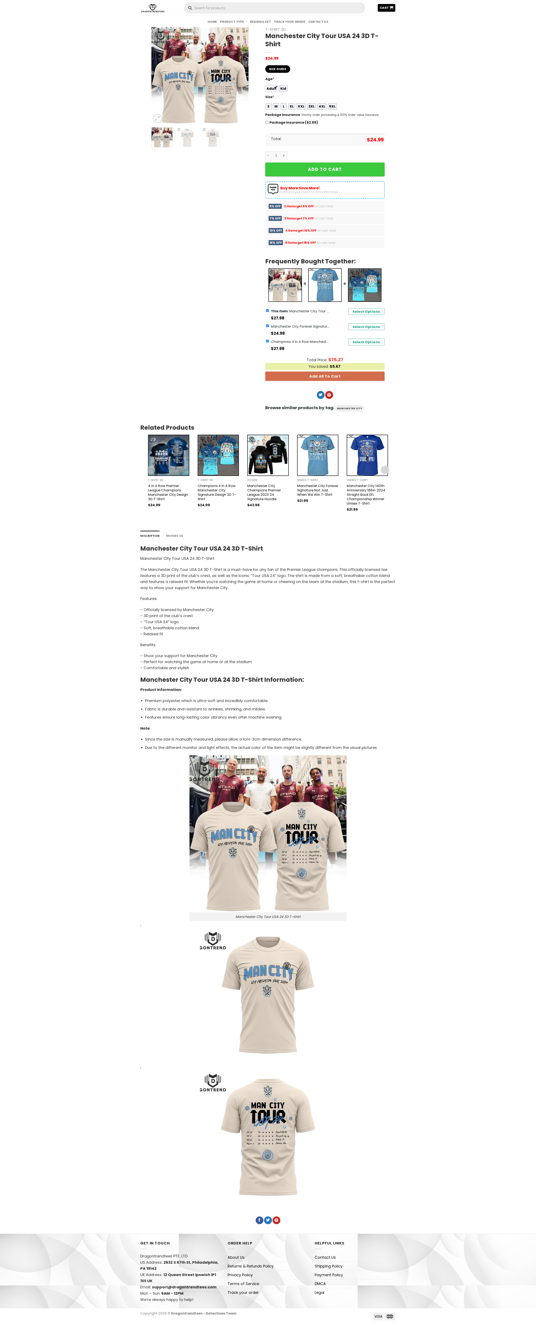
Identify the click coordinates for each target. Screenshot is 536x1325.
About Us (236, 1257)
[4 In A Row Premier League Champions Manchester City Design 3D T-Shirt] (168, 455)
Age (269, 79)
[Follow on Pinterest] (329, 395)
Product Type (232, 21)
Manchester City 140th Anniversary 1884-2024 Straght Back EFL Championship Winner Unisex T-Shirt (366, 495)
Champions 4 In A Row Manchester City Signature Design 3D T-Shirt (300, 341)
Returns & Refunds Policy (251, 1266)
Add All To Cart (324, 376)
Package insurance (282, 114)
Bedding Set (260, 21)
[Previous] (158, 75)
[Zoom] (157, 118)
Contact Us (318, 21)
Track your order (289, 21)
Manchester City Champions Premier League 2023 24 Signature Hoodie (264, 492)
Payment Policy (329, 1275)
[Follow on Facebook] (259, 1220)
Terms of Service (243, 1283)
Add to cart (325, 169)
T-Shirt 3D (275, 29)
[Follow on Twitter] (321, 395)
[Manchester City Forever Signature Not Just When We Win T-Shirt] (318, 455)
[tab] (150, 536)
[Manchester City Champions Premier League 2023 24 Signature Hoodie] (268, 455)
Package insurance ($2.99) (293, 122)
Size (269, 97)
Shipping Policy (329, 1266)
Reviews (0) (174, 536)
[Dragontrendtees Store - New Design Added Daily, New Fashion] (152, 7)
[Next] (241, 75)
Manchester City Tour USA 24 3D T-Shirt (300, 311)
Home (212, 21)
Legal (319, 1292)
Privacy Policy (240, 1275)
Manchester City (349, 408)
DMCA (320, 1283)
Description (150, 536)
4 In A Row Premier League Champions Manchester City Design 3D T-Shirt (168, 492)
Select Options (366, 311)
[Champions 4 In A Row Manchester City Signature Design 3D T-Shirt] (218, 455)
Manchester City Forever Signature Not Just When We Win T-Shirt (300, 326)
